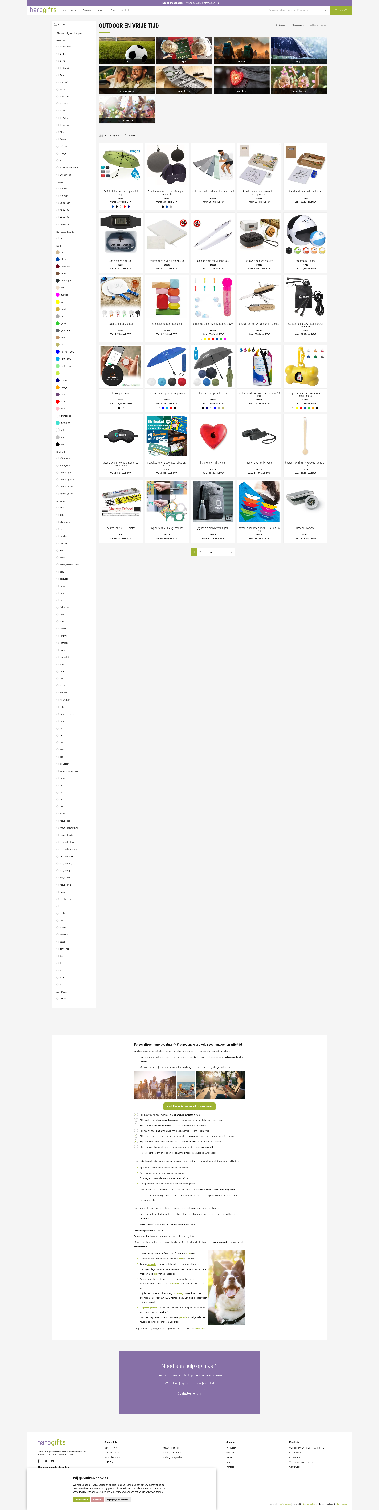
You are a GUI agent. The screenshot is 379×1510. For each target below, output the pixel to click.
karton (63, 621)
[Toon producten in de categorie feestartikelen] (299, 80)
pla (61, 757)
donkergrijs (66, 280)
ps (61, 792)
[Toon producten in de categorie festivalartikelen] (127, 109)
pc (61, 728)
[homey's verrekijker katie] (259, 445)
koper (62, 650)
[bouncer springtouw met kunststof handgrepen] (305, 306)
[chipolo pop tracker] (121, 378)
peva (62, 749)
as (61, 529)
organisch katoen (68, 714)
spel (181, 1258)
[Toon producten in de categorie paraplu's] (299, 50)
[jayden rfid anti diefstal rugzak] (213, 511)
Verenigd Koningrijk (69, 167)
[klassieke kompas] (305, 511)
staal (62, 942)
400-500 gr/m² (67, 494)
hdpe (62, 586)
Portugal (64, 118)
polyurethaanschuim (69, 771)
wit (62, 430)
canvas (63, 543)
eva (61, 550)
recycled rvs (65, 885)
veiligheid (174, 1283)
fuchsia (64, 295)
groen (63, 323)
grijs (63, 316)
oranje (64, 387)
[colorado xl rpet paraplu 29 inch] (213, 378)
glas (62, 572)
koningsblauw (67, 352)
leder (62, 678)
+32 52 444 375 (111, 1452)
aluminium (65, 522)
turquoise (65, 423)
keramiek (64, 636)
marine (64, 380)
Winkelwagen (295, 1467)
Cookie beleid (295, 1457)
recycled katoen (67, 842)
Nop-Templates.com (311, 1504)
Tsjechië (63, 146)
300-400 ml (65, 210)
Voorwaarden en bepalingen (302, 1462)
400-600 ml (65, 217)
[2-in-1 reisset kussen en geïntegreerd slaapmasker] (167, 176)
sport (188, 1253)
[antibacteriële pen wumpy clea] (213, 243)
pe (61, 735)
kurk (62, 664)
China (62, 61)
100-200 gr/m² (67, 472)
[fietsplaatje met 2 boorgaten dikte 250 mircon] (167, 445)
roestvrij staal (66, 899)
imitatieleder (65, 607)
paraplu (183, 1317)
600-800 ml (65, 224)
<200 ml (63, 189)
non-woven (65, 700)
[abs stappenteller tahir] (121, 243)
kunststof (64, 657)
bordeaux (65, 266)
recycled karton (67, 835)
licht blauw (66, 359)
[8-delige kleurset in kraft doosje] (305, 174)
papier (63, 721)
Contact (125, 10)
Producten (231, 1448)
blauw (64, 259)
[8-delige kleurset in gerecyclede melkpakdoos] (259, 174)
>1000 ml (64, 196)
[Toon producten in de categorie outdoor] (242, 50)
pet (61, 742)
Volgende (225, 552)
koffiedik (64, 643)
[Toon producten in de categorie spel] (184, 50)
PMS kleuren (295, 1452)
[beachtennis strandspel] (121, 306)
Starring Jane (342, 1504)
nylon (62, 707)
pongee (63, 778)
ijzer (62, 600)
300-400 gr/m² (67, 486)
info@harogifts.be (171, 1448)
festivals (151, 1264)
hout (63, 337)
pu (61, 799)
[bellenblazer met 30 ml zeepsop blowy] (213, 308)
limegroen (65, 373)
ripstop (63, 892)
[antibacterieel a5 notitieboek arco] (167, 243)
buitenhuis (200, 1328)
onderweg (178, 1293)
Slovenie (64, 132)
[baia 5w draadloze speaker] (259, 243)
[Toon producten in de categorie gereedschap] (184, 80)
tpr (61, 963)
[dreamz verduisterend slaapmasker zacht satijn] (121, 445)
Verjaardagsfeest (148, 1307)
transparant (66, 416)
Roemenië (64, 125)
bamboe (64, 536)
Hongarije (64, 82)
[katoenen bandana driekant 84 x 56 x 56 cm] (259, 511)
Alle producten (69, 10)
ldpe (62, 671)
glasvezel (64, 579)
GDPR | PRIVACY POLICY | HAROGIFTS (306, 1448)
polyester (64, 764)
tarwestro (64, 949)
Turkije (63, 153)
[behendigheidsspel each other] (167, 306)
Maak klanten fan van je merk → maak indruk (189, 1106)
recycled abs (66, 821)
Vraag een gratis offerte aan (201, 2)
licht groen (66, 366)
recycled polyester (68, 863)
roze (63, 409)
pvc (61, 806)
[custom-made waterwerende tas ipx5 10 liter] (259, 376)
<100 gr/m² (65, 458)
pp (61, 785)
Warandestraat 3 (112, 1457)
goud (63, 309)
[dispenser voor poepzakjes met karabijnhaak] (305, 378)
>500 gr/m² (65, 465)
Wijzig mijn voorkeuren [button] (117, 1499)
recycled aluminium (69, 828)
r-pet (62, 906)
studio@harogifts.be (172, 1457)
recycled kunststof (68, 849)
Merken (100, 10)
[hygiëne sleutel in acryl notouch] (167, 511)
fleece (62, 557)
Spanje (63, 139)
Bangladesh (65, 47)
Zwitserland (65, 175)
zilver (63, 437)
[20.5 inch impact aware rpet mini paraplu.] (121, 176)
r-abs (62, 814)
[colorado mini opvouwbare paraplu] (167, 378)
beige (63, 252)
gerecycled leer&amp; (70, 564)
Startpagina (280, 25)
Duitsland (64, 68)
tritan (62, 977)
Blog (113, 10)
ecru (63, 288)
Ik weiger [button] (97, 1499)
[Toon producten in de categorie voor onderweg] (127, 80)
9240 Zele (108, 1462)
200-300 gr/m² (67, 479)
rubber (63, 913)
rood (63, 401)
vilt (61, 984)
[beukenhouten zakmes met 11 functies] (259, 306)
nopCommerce (285, 1504)
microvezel (65, 693)
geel (63, 302)
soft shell (64, 934)
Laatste (231, 552)
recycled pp (65, 870)
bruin (63, 273)
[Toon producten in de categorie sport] (127, 50)
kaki (63, 344)
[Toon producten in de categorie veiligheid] (242, 80)
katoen (63, 629)
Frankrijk (64, 75)
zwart (63, 444)
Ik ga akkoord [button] (81, 1499)
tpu (61, 970)
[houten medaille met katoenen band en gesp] (305, 445)
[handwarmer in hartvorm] (213, 445)
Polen (62, 111)
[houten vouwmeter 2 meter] (121, 511)
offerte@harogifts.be (172, 1452)
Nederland (65, 96)
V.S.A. (62, 160)
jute (62, 614)
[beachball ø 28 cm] (305, 243)
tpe (61, 956)
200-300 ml (65, 203)
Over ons (87, 10)
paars (63, 394)
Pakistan (64, 103)
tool (156, 1274)
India (62, 89)
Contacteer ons (188, 1393)
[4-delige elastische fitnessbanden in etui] (213, 174)
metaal (63, 685)
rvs (61, 920)
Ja (61, 238)
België (63, 54)
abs (62, 508)
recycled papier (67, 856)
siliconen (64, 927)
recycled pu (65, 878)
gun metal (65, 330)
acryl (62, 515)
